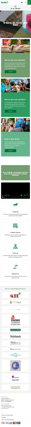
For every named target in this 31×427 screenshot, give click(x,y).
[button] (29, 2)
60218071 (7, 398)
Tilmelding (3, 417)
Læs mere (10, 71)
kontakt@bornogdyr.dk (9, 400)
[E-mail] (22, 2)
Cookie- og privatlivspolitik (7, 415)
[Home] (10, 2)
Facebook (8, 401)
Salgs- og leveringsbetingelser (7, 419)
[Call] (25, 2)
